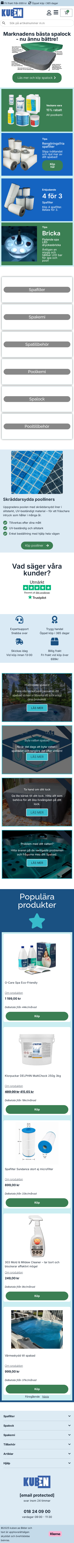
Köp (37, 1109)
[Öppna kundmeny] (49, 12)
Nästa (45, 1396)
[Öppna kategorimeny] (56, 12)
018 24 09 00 (37, 1511)
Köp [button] (37, 1016)
